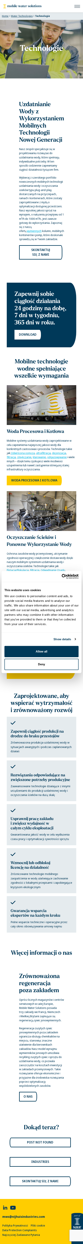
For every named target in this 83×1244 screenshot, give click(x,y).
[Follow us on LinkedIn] (5, 1207)
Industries (40, 1162)
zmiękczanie (24, 457)
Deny (41, 664)
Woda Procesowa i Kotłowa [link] (34, 480)
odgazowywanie (57, 457)
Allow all (41, 651)
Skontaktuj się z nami (40, 1181)
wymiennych (34, 231)
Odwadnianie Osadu (53, 570)
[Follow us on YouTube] (13, 1207)
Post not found (40, 1142)
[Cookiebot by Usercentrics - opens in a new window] (62, 576)
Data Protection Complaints (19, 1230)
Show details (62, 639)
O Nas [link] (28, 1096)
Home (5, 16)
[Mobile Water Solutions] (22, 6)
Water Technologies (22, 16)
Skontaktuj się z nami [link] (40, 252)
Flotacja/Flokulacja (18, 570)
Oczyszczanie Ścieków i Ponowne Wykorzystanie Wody (39, 540)
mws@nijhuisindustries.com (23, 1216)
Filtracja (34, 570)
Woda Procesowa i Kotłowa (35, 431)
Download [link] (27, 334)
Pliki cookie (38, 1225)
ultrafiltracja (43, 453)
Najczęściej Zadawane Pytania (21, 1235)
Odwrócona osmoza (22, 453)
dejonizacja (59, 453)
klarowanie (39, 457)
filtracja (11, 457)
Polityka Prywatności (15, 1225)
